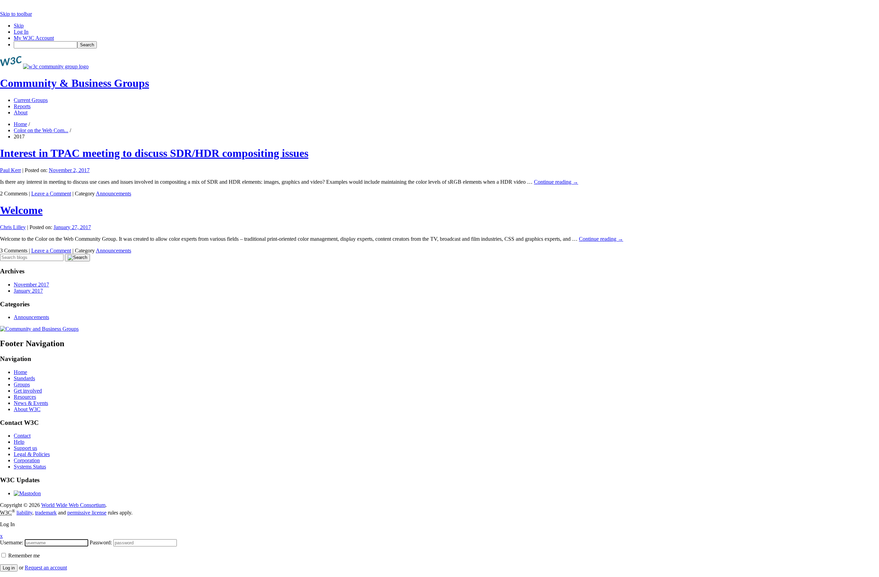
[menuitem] (446, 44)
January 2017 (28, 291)
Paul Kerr (10, 170)
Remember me (23, 555)
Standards (24, 378)
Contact (22, 436)
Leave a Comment (51, 193)
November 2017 (31, 284)
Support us (25, 448)
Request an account (46, 567)
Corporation (27, 460)
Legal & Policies (32, 454)
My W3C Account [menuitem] (34, 38)
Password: (101, 542)
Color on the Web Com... (41, 130)
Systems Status (30, 466)
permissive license (86, 513)
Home (20, 124)
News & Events (31, 403)
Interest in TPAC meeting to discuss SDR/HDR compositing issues (154, 153)
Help (19, 442)
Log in (9, 567)
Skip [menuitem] (19, 26)
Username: (11, 542)
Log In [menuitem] (21, 32)
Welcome (21, 210)
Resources (25, 397)
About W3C (27, 409)
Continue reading (556, 182)
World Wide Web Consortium (73, 505)
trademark (46, 513)
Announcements (113, 193)
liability (24, 513)
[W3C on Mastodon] (27, 493)
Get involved (28, 391)
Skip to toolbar (16, 14)
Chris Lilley (13, 227)
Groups (22, 384)
